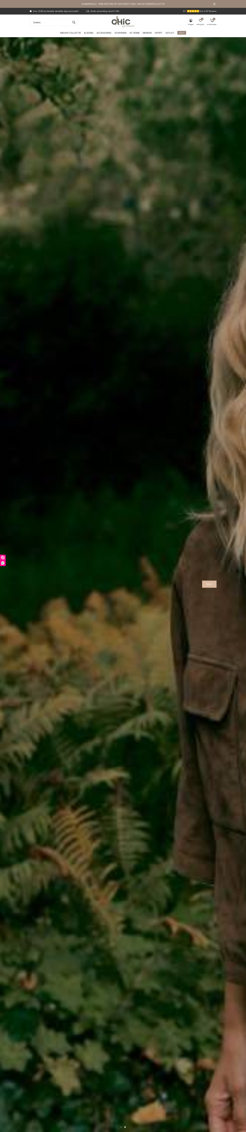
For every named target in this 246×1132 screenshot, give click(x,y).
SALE (181, 32)
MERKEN (147, 32)
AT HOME (135, 32)
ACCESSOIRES (104, 32)
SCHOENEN (120, 32)
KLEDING (88, 32)
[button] (121, 1127)
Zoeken (74, 22)
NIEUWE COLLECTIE (70, 32)
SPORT (158, 32)
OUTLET (170, 32)
